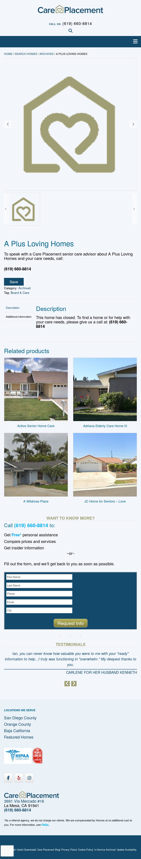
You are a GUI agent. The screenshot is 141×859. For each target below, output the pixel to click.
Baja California (17, 730)
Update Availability (127, 849)
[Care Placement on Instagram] (29, 777)
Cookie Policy (85, 849)
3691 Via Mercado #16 (24, 801)
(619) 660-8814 (77, 23)
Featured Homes (18, 737)
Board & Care (20, 292)
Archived (46, 54)
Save (14, 281)
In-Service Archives (104, 849)
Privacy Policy (69, 849)
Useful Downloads (26, 849)
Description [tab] (12, 307)
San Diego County (20, 717)
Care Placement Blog (48, 849)
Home (8, 54)
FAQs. (45, 825)
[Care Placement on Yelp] (19, 777)
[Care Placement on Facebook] (8, 777)
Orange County (17, 724)
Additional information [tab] (18, 316)
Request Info (70, 623)
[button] (70, 41)
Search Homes (26, 54)
